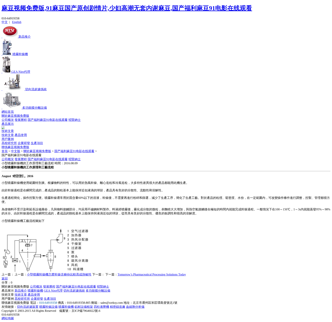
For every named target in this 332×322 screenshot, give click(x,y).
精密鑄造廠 (117, 306)
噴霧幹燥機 (35, 290)
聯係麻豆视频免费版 (15, 147)
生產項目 (37, 143)
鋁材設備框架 (84, 306)
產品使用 (21, 135)
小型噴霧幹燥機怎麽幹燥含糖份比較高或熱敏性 (59, 274)
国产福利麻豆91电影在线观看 (48, 119)
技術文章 (8, 131)
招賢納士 (74, 119)
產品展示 (8, 123)
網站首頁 (8, 111)
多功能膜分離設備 (98, 290)
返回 (5, 278)
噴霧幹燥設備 (48, 306)
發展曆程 (21, 119)
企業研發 (24, 143)
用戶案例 (8, 139)
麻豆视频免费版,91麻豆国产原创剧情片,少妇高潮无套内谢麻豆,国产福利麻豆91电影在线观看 (127, 8)
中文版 (15, 151)
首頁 (5, 151)
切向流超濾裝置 (27, 306)
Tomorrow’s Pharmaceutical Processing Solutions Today (152, 274)
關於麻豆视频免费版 (15, 115)
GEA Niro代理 (53, 290)
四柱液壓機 (101, 306)
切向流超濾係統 (74, 290)
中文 (5, 22)
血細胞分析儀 (135, 306)
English (16, 22)
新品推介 (21, 290)
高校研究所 (9, 143)
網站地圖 (8, 318)
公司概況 (8, 119)
